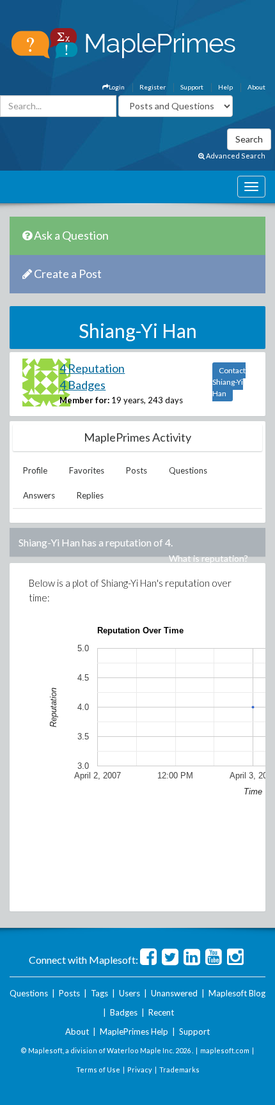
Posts (136, 470)
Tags (99, 993)
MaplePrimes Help (134, 1031)
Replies (90, 495)
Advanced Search (235, 155)
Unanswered (174, 993)
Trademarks (179, 1069)
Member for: (84, 400)
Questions (188, 470)
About (256, 87)
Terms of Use (98, 1069)
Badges (124, 1012)
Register (152, 87)
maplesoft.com (224, 1050)
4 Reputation (92, 368)
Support (191, 87)
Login (117, 87)
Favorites (86, 470)
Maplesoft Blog (236, 993)
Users (129, 993)
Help (225, 87)
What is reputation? (208, 558)
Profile (35, 470)
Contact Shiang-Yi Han (229, 382)
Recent (161, 1012)
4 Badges (82, 385)
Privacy (139, 1069)
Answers (39, 495)
